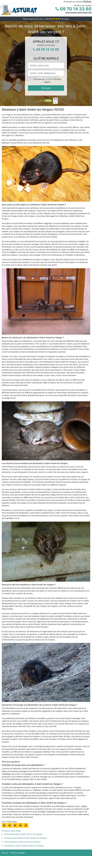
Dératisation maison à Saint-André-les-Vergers (24, 846)
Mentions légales (17, 853)
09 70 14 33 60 (75, 8)
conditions (49, 79)
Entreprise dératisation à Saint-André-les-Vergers (25, 838)
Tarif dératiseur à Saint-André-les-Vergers (22, 842)
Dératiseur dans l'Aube (11, 831)
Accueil (5, 853)
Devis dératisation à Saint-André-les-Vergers (23, 834)
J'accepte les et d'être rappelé (47, 80)
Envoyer (46, 88)
